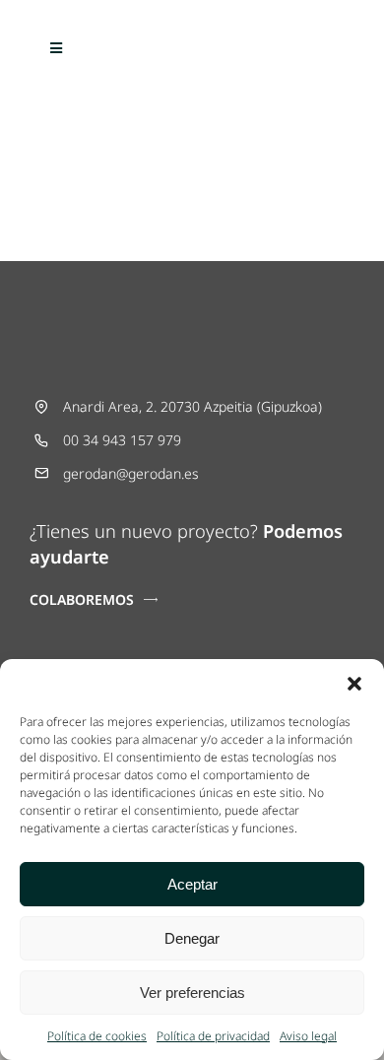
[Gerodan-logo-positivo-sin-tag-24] (192, 36)
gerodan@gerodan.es (131, 473)
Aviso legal (308, 1035)
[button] (354, 684)
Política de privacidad (213, 1035)
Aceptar (192, 884)
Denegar (192, 938)
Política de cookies (97, 1035)
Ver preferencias (192, 992)
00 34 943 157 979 (122, 440)
